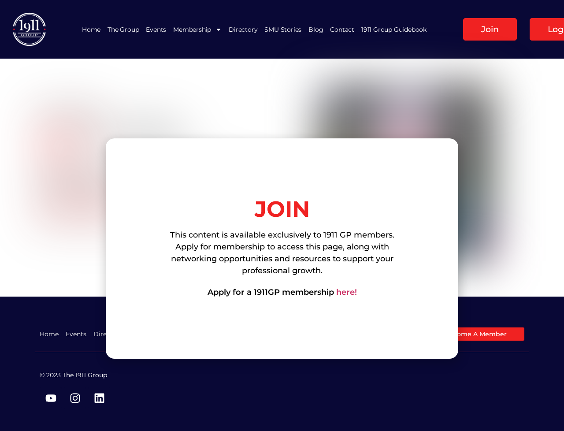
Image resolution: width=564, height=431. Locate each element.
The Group (123, 29)
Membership (192, 29)
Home (91, 29)
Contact (342, 29)
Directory (243, 29)
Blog (315, 29)
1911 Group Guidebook (394, 29)
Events (156, 29)
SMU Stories (282, 29)
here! (346, 292)
